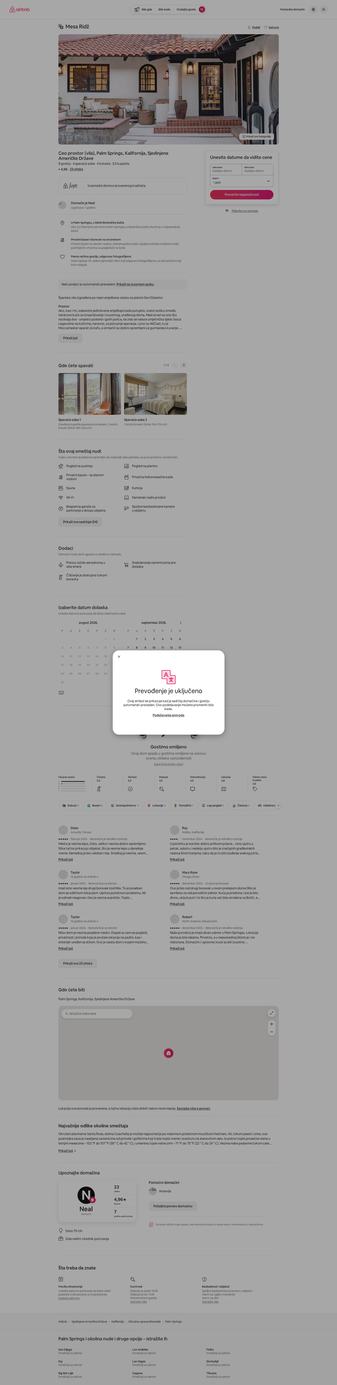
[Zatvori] (119, 656)
